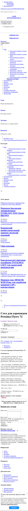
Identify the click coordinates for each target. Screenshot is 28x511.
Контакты (3, 41)
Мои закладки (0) (8, 6)
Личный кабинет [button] (8, 2)
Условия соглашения (10, 456)
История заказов (9, 490)
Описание (7, 345)
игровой (6, 341)
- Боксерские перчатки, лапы (16, 170)
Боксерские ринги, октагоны (18, 77)
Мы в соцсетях (8, 478)
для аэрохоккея (17, 341)
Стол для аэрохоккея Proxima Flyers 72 (15, 140)
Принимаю (14, 507)
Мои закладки (8, 492)
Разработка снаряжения (11, 92)
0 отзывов (4, 321)
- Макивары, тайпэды (14, 168)
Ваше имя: (4, 410)
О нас (2, 100)
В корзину (3, 332)
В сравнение (11, 337)
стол (11, 341)
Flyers (8, 342)
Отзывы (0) (7, 347)
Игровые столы (8, 84)
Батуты (6, 88)
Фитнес (6, 82)
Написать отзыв (12, 321)
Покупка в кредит (9, 481)
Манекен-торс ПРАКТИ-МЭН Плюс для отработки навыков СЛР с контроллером (13, 283)
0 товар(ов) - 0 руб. (6, 22)
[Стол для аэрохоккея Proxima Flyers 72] (15, 307)
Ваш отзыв (4, 417)
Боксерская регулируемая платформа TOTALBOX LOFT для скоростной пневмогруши (13, 264)
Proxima (3, 342)
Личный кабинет (9, 488)
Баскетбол (7, 87)
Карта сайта (7, 468)
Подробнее (4, 221)
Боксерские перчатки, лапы (18, 72)
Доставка (4, 120)
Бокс (5, 147)
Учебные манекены (9, 90)
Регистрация (10, 3)
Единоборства (8, 80)
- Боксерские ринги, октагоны (16, 175)
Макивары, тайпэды (16, 70)
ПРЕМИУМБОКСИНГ (8, 430)
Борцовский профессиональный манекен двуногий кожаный (10, 231)
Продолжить (4, 425)
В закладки (4, 337)
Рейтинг (3, 422)
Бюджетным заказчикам (11, 480)
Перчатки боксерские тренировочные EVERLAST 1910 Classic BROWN (12, 212)
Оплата (3, 110)
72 (11, 342)
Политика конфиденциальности (13, 457)
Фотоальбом (7, 93)
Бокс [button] (5, 49)
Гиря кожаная (7, 246)
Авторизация (10, 4)
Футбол (6, 85)
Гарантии (6, 466)
